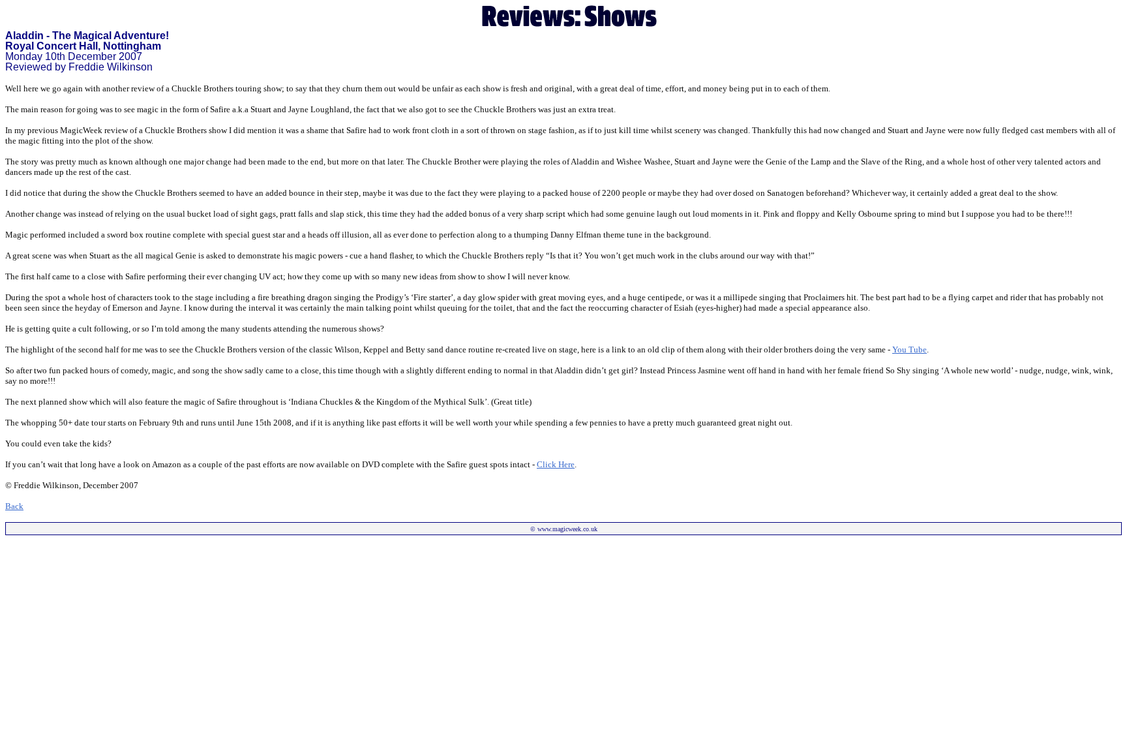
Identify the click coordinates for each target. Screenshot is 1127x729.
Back (14, 506)
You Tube (909, 349)
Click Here (556, 464)
